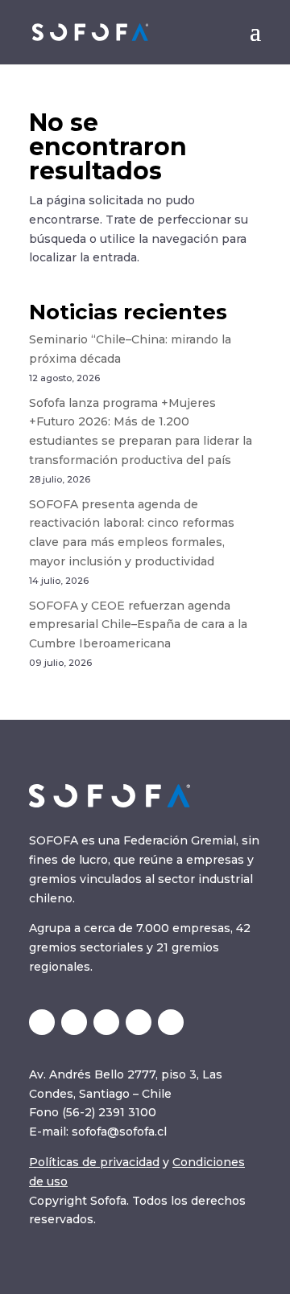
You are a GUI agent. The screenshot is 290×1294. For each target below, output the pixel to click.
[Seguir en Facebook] (171, 1022)
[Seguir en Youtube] (138, 1022)
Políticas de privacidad (94, 1162)
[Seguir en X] (42, 1022)
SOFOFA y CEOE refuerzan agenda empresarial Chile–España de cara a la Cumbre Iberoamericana (138, 624)
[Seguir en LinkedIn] (74, 1022)
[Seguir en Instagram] (106, 1022)
